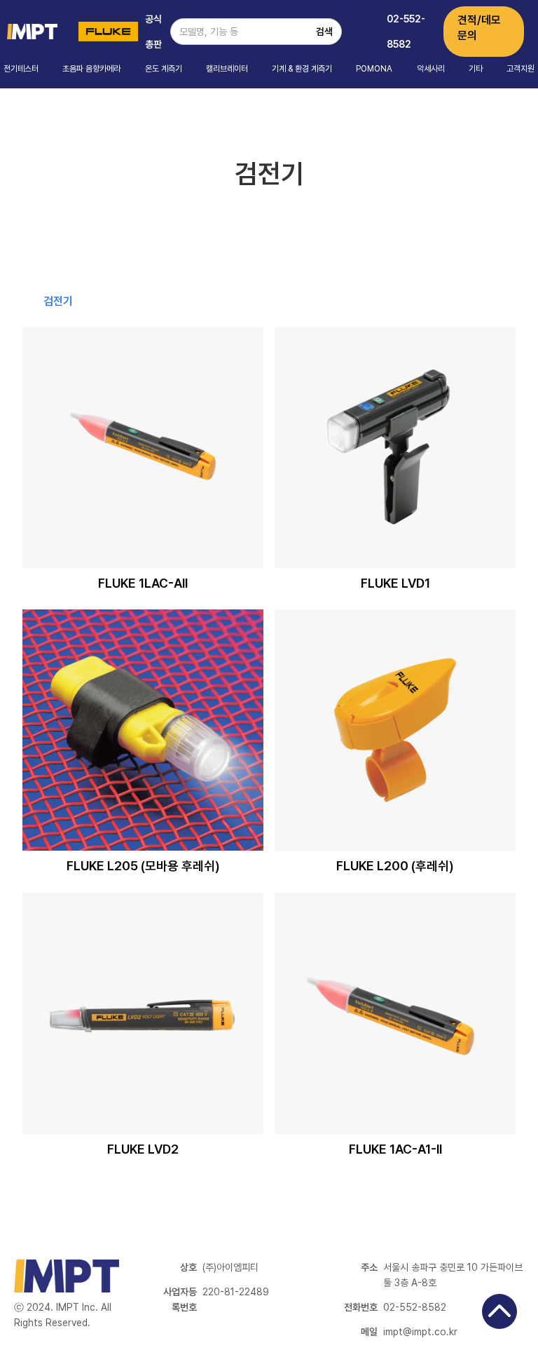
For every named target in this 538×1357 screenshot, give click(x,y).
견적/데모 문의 (479, 27)
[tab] (58, 302)
